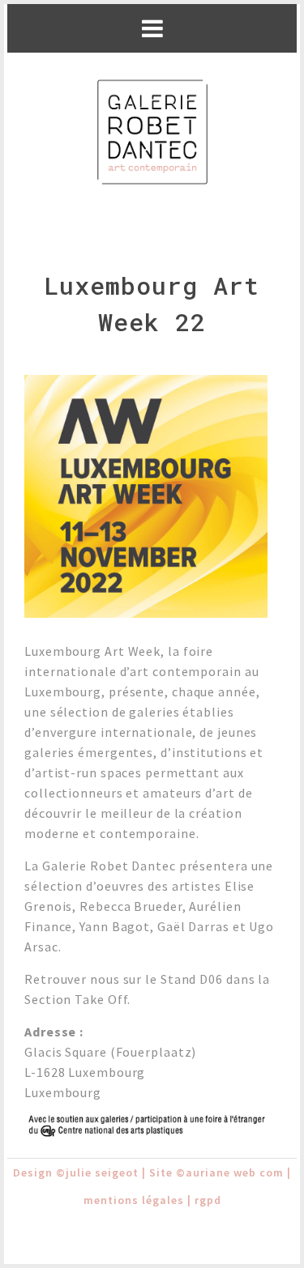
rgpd (208, 1200)
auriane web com (235, 1172)
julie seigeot (102, 1172)
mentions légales (133, 1200)
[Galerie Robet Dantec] (152, 133)
